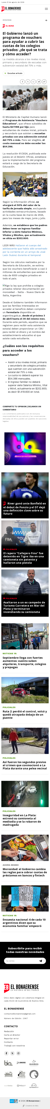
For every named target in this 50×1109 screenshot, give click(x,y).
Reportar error (11, 1038)
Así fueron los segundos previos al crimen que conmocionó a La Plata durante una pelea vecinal (25, 765)
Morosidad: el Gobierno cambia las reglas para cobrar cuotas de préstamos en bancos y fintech (25, 872)
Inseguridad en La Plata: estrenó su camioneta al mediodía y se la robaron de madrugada (22, 820)
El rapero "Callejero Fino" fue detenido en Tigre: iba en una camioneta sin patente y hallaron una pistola (23, 557)
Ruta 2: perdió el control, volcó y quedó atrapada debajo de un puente (25, 714)
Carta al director (12, 1035)
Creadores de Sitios (32, 1105)
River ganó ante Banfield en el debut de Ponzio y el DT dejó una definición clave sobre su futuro (24, 508)
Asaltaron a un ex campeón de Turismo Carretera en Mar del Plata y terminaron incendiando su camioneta (24, 607)
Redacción (9, 1031)
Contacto (8, 1042)
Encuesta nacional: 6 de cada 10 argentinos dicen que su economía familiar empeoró (24, 923)
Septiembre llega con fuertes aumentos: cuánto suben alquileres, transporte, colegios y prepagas (24, 662)
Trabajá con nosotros (14, 1045)
